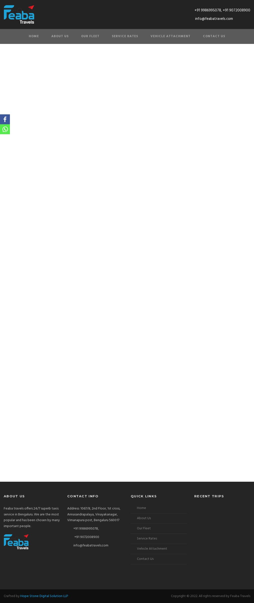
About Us (60, 36)
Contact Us (214, 36)
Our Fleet (90, 36)
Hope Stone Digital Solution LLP (44, 596)
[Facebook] (5, 119)
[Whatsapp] (5, 129)
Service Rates (125, 36)
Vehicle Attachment (170, 36)
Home (34, 36)
